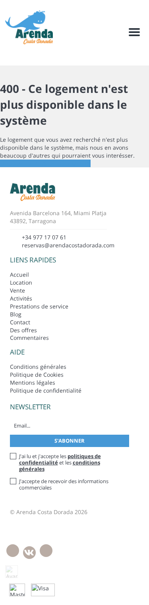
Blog (15, 314)
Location (21, 282)
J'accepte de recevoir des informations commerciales (63, 484)
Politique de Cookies (37, 374)
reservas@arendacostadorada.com (68, 245)
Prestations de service (39, 306)
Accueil (19, 274)
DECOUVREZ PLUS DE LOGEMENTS (45, 163)
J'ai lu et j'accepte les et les (60, 462)
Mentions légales (32, 382)
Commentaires (29, 337)
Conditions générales (38, 366)
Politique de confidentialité (45, 390)
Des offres (23, 330)
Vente (17, 290)
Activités (21, 298)
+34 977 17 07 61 (44, 237)
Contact (20, 322)
